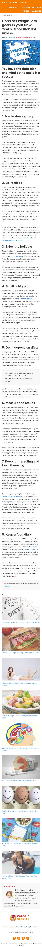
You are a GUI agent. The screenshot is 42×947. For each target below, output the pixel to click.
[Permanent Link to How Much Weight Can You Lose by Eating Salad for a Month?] (21, 692)
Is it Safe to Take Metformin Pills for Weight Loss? (19, 781)
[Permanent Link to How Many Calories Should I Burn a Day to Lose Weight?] (21, 598)
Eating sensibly (16, 256)
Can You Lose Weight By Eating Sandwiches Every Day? (20, 653)
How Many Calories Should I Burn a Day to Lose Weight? (21, 622)
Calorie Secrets (14, 2)
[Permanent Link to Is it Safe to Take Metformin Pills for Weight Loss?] (21, 757)
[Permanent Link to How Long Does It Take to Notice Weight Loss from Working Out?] (21, 852)
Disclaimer (17, 927)
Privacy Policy (25, 927)
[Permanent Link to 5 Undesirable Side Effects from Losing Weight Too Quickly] (21, 659)
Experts (7, 586)
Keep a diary (30, 549)
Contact (9, 927)
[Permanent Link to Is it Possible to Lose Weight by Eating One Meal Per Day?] (21, 820)
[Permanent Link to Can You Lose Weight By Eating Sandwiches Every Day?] (21, 629)
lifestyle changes (26, 299)
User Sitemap (35, 927)
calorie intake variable (10, 496)
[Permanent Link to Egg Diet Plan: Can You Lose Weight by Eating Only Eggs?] (21, 787)
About (4, 927)
